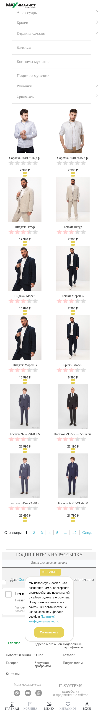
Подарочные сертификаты (73, 645)
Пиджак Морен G (25, 365)
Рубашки (24, 86)
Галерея (12, 663)
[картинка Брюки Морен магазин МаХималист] (73, 337)
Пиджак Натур (25, 227)
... (65, 532)
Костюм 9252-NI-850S (25, 434)
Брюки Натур (73, 227)
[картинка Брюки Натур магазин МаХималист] (73, 199)
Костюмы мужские (33, 61)
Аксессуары (27, 12)
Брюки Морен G (73, 296)
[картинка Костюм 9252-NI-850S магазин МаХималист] (25, 406)
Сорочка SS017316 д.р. (25, 158)
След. (87, 532)
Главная (14, 643)
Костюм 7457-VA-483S (25, 503)
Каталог (69, 655)
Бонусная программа (42, 664)
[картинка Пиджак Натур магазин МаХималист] (25, 199)
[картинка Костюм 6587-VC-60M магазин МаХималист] (73, 475)
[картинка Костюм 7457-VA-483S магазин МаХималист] (25, 475)
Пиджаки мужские (33, 75)
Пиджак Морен (24, 296)
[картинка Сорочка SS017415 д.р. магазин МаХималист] (73, 130)
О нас (38, 655)
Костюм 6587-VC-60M (73, 503)
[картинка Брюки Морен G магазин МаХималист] (73, 268)
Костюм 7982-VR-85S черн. (73, 434)
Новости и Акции (18, 655)
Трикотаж (25, 96)
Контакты (13, 673)
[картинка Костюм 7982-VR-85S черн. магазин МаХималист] (73, 406)
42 (74, 532)
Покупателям (73, 663)
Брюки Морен (73, 365)
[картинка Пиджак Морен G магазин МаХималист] (25, 337)
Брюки (22, 23)
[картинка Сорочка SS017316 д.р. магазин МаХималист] (25, 130)
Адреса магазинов (48, 644)
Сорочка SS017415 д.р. (73, 158)
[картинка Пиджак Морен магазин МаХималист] (25, 268)
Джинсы (24, 47)
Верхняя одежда (31, 33)
